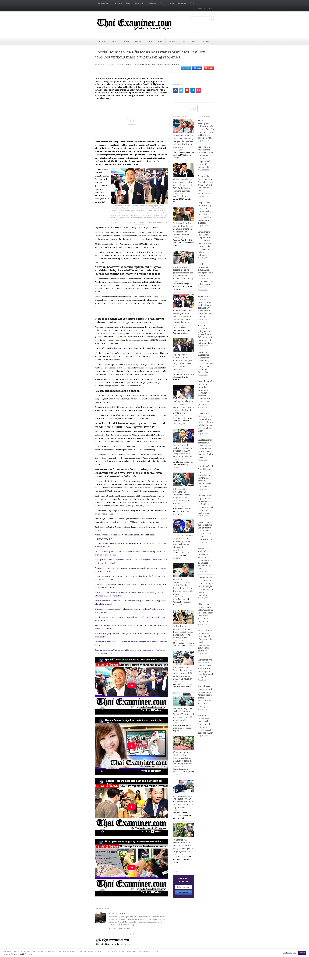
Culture (183, 41)
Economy (138, 41)
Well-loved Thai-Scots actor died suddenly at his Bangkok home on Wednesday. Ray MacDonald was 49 (183, 229)
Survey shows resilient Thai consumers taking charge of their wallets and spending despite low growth (183, 141)
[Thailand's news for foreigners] (134, 25)
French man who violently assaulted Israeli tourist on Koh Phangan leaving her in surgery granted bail (183, 846)
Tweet (187, 68)
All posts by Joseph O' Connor (120, 928)
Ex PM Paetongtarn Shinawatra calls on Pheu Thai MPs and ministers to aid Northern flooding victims (206, 129)
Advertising (118, 3)
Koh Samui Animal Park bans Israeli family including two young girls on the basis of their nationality (205, 724)
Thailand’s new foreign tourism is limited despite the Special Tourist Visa (130, 348)
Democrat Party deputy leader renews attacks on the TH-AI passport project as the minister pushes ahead (205, 504)
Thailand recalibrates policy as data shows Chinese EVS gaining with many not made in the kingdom (205, 334)
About (172, 3)
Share (199, 68)
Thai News (102, 41)
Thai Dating (152, 3)
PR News (193, 3)
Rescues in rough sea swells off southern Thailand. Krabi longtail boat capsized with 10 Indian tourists (183, 714)
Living (150, 41)
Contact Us (182, 3)
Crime (160, 41)
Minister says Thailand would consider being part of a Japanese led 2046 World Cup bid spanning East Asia (183, 185)
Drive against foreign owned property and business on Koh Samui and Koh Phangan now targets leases (183, 802)
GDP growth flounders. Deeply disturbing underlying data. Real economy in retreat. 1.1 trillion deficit (183, 541)
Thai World (206, 41)
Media (194, 41)
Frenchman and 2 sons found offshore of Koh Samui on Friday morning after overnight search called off (205, 668)
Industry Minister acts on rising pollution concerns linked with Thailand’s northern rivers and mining (183, 317)
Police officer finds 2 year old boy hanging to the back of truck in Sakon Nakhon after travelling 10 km (205, 422)
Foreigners (146, 64)
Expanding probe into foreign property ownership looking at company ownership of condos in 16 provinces (206, 393)
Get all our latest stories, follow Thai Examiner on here (124, 535)
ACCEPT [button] (302, 953)
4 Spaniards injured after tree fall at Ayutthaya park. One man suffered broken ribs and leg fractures (182, 758)
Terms (128, 3)
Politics (126, 41)
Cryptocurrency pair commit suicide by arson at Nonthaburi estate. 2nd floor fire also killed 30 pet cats (206, 448)
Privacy (162, 3)
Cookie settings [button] (289, 953)
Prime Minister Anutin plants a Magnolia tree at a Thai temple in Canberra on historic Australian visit (205, 185)
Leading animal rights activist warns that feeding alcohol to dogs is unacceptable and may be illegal (183, 407)
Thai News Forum (103, 3)
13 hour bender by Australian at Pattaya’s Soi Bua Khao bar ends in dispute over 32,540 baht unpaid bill (205, 613)
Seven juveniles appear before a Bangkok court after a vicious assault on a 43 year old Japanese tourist (205, 531)
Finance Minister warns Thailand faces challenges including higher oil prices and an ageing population (205, 586)
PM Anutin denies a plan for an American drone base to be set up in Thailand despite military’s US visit (183, 632)
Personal (172, 41)
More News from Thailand (164, 64)
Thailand (115, 41)
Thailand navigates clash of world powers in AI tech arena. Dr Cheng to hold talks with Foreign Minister (182, 451)
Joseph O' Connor (125, 64)
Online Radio (139, 3)
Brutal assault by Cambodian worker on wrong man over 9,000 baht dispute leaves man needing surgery (183, 673)
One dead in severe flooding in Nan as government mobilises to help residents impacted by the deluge (183, 273)
